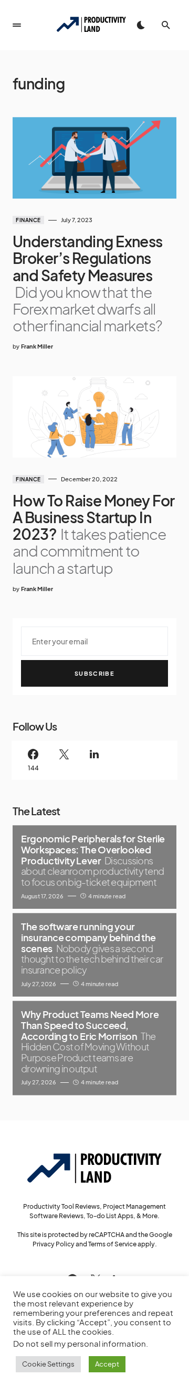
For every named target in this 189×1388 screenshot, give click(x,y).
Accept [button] (107, 1364)
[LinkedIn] (94, 760)
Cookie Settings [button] (48, 1364)
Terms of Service (112, 1244)
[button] (16, 25)
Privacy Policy (54, 1244)
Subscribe (94, 673)
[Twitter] (63, 760)
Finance (28, 220)
